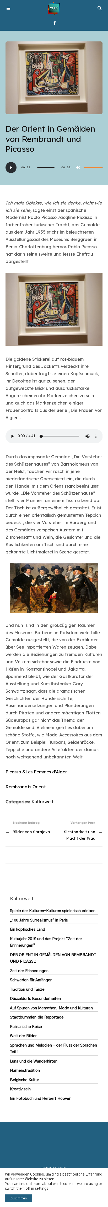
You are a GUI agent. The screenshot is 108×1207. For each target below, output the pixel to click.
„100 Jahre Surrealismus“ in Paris (39, 920)
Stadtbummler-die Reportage (37, 1017)
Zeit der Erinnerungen (29, 971)
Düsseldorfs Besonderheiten (35, 999)
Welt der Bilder (23, 1036)
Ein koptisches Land (27, 929)
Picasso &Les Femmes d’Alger (36, 771)
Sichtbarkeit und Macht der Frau (79, 835)
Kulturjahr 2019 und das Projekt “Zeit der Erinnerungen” (46, 942)
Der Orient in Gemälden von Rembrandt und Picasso (53, 958)
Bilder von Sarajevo (31, 831)
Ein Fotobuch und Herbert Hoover (40, 1099)
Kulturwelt (42, 801)
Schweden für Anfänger (31, 980)
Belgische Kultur (24, 1080)
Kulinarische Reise (26, 1027)
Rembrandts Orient (26, 786)
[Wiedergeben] (11, 167)
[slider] (93, 167)
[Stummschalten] (77, 167)
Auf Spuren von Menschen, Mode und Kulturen (51, 1008)
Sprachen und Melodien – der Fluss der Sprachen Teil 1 (53, 1048)
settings (41, 1188)
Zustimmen (18, 1198)
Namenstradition (25, 1071)
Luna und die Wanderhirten (33, 1061)
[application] (54, 167)
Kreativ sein (20, 1089)
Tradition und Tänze (27, 990)
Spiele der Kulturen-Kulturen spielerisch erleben (52, 911)
